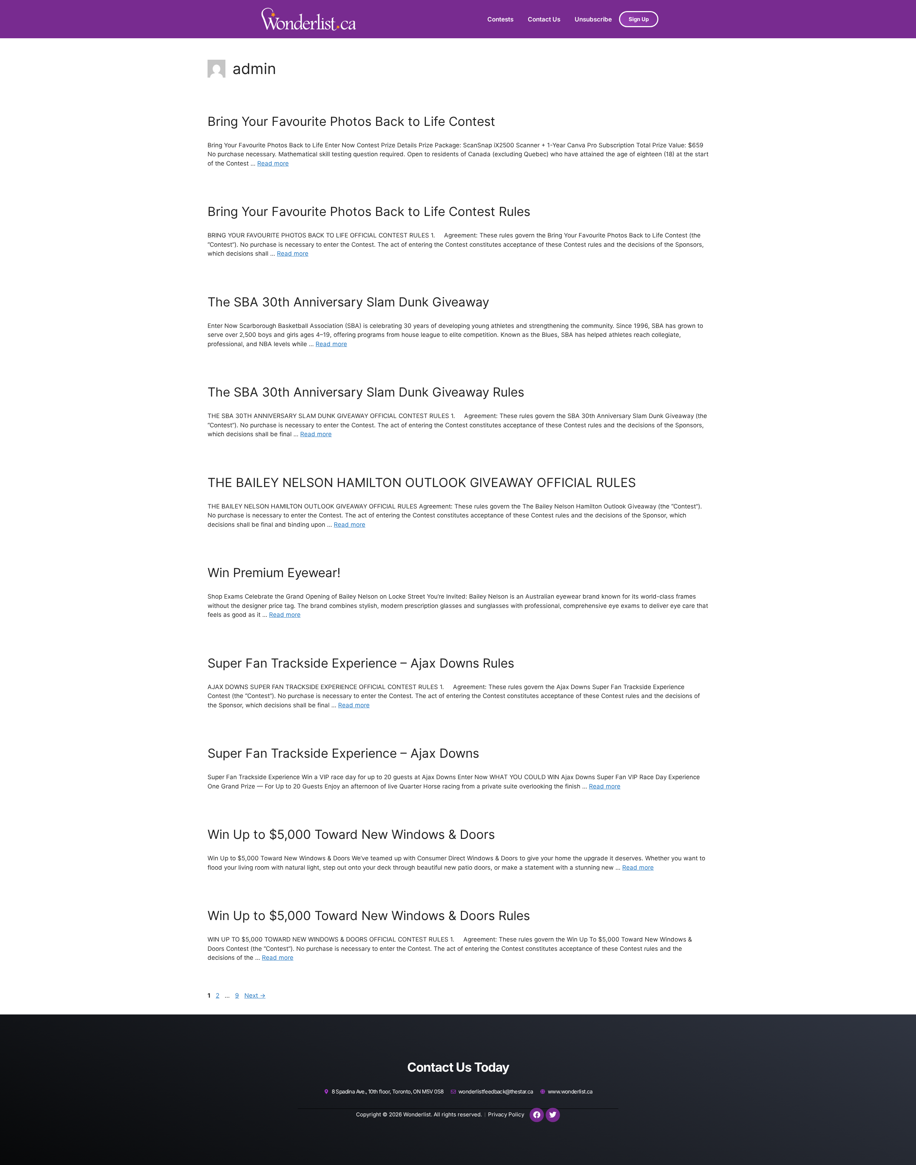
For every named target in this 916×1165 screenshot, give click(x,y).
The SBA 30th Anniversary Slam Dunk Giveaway (348, 301)
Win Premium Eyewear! (274, 572)
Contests (500, 19)
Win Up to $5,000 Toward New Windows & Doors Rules (369, 915)
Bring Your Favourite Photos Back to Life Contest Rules (369, 211)
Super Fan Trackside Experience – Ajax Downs (343, 753)
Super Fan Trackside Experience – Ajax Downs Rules (361, 662)
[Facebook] (537, 1115)
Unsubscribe (593, 19)
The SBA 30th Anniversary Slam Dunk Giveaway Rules (366, 391)
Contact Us (544, 19)
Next (254, 995)
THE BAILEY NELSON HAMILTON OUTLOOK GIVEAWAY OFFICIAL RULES (422, 482)
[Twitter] (553, 1115)
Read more (273, 163)
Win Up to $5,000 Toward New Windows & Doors (351, 834)
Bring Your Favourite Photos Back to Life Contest (351, 121)
